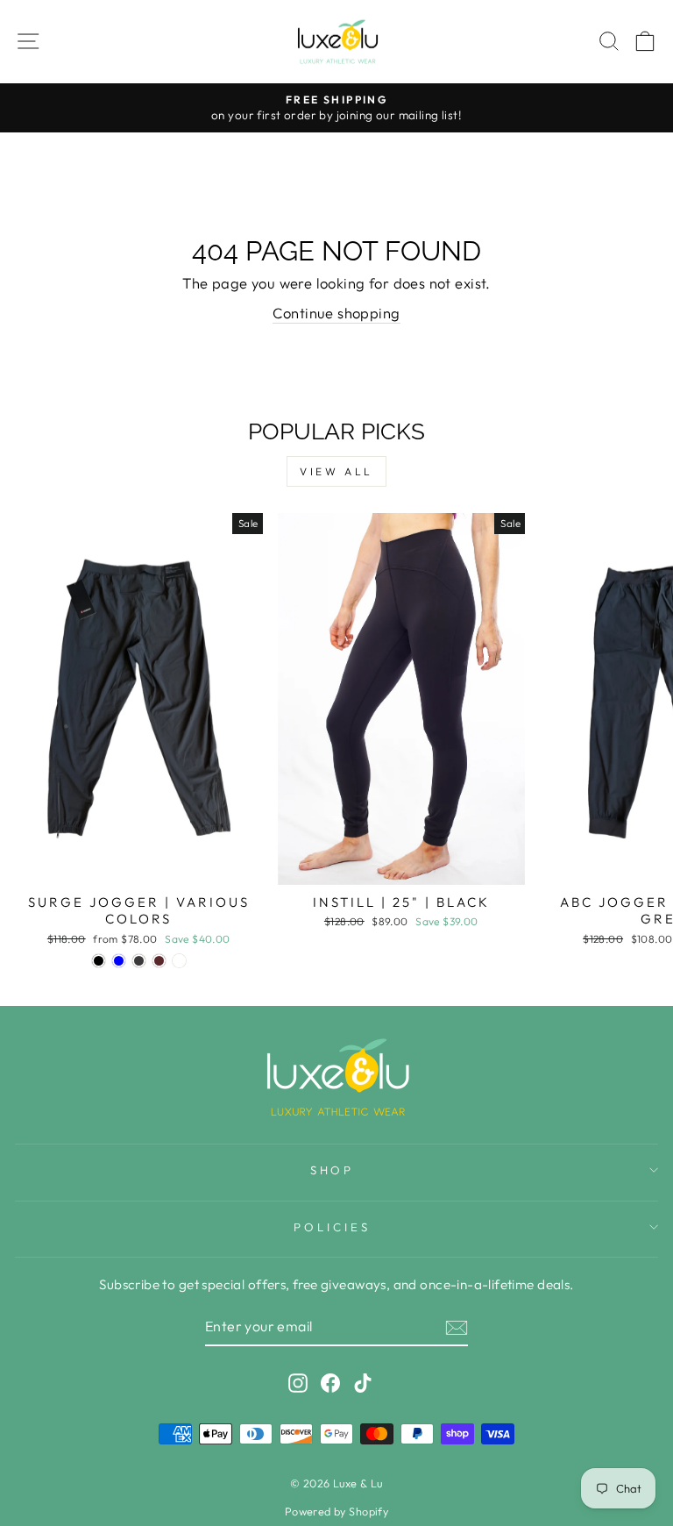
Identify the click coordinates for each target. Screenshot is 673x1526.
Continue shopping (336, 312)
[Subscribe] (456, 1327)
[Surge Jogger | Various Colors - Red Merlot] (159, 960)
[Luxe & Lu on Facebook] (330, 1383)
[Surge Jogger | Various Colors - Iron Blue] (118, 960)
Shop (332, 1170)
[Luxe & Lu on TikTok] (362, 1383)
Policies (332, 1227)
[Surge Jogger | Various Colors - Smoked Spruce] (179, 960)
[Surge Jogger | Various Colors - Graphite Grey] (138, 960)
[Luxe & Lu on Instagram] (298, 1383)
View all (336, 471)
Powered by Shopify (336, 1511)
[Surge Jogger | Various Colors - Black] (98, 960)
